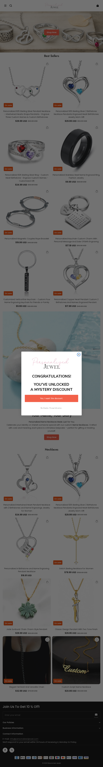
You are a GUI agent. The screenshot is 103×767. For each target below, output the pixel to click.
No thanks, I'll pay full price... (51, 408)
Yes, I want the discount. (51, 398)
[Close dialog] (78, 354)
